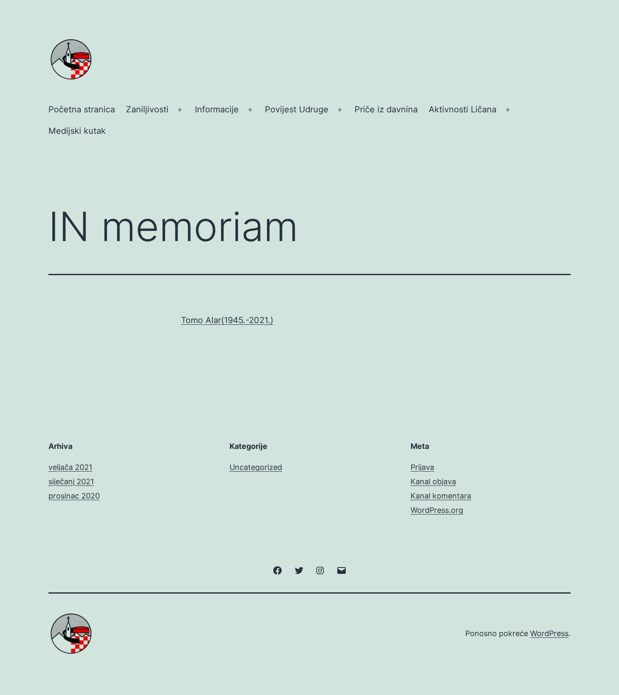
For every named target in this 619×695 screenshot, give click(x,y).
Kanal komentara (441, 495)
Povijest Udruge (296, 109)
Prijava (422, 467)
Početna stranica (81, 109)
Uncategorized (255, 467)
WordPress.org (437, 510)
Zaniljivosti (147, 109)
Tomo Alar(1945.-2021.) (227, 320)
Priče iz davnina (386, 109)
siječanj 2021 (71, 481)
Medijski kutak (77, 131)
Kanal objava (433, 481)
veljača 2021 (70, 467)
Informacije (217, 109)
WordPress (549, 633)
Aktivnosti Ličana (462, 109)
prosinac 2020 (74, 495)
